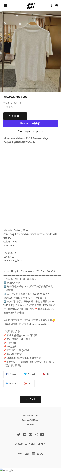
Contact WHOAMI (30, 420)
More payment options (30, 131)
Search (30, 424)
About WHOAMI (30, 415)
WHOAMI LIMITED (35, 444)
